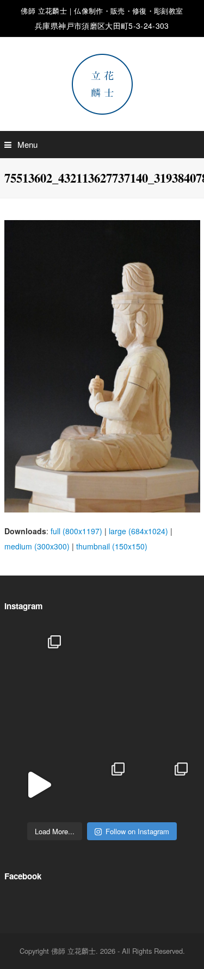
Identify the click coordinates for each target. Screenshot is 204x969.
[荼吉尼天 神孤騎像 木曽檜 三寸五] (166, 721)
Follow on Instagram (137, 831)
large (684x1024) (138, 531)
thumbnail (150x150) (111, 546)
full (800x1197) (76, 531)
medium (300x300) (37, 546)
